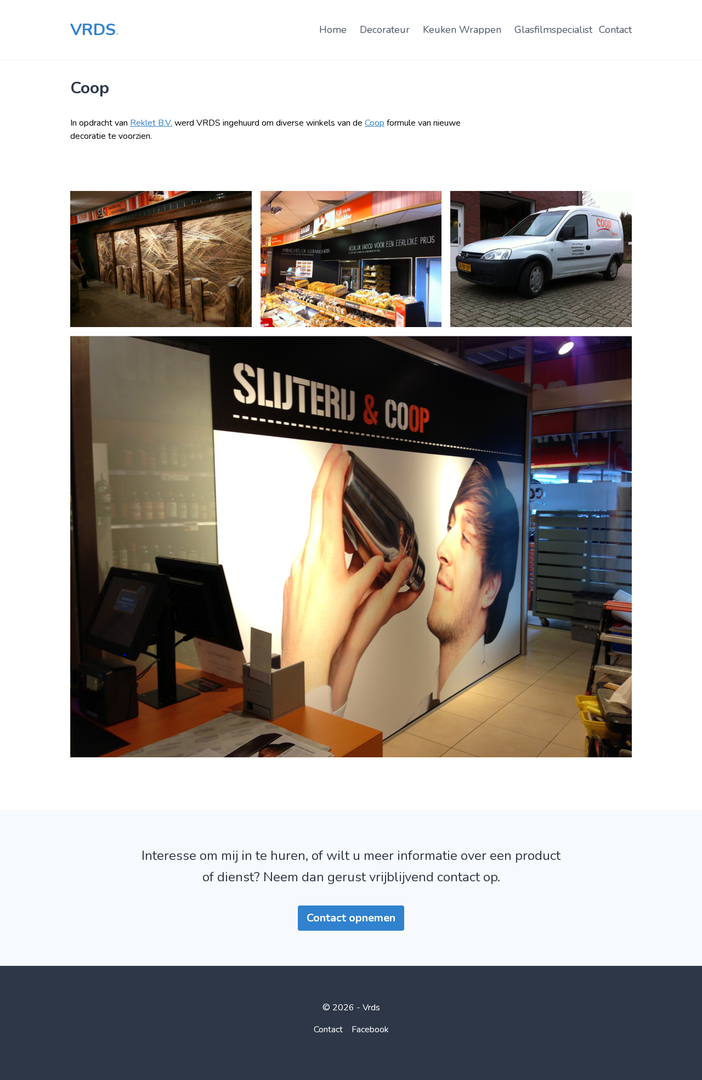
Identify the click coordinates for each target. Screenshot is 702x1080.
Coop (89, 88)
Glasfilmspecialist (553, 29)
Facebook (370, 1029)
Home (333, 29)
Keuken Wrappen (462, 29)
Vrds (94, 30)
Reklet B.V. (151, 123)
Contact (615, 29)
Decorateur (385, 29)
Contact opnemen (351, 917)
